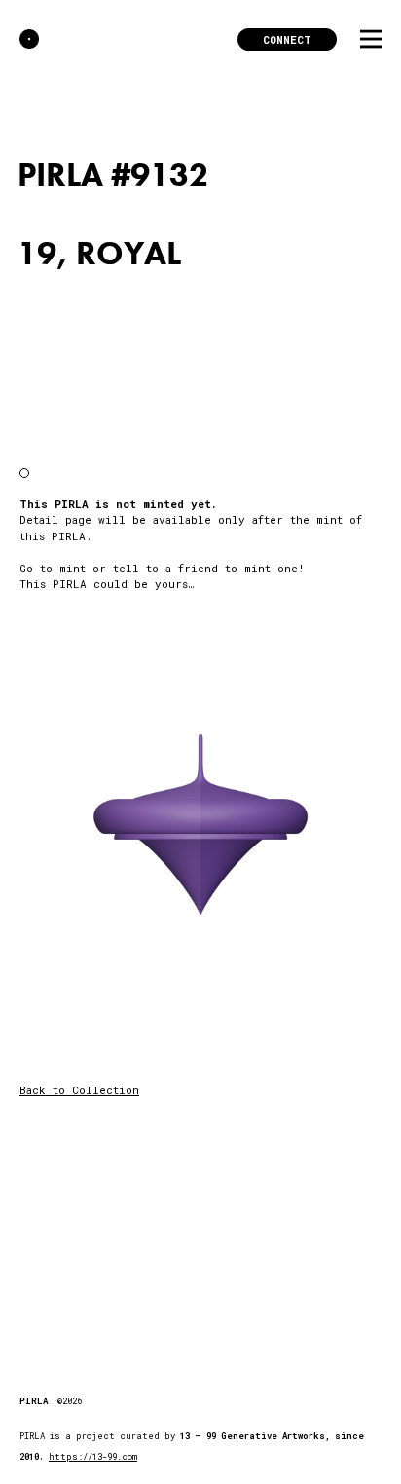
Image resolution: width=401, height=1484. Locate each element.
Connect (287, 39)
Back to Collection (79, 1090)
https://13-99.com (93, 1456)
